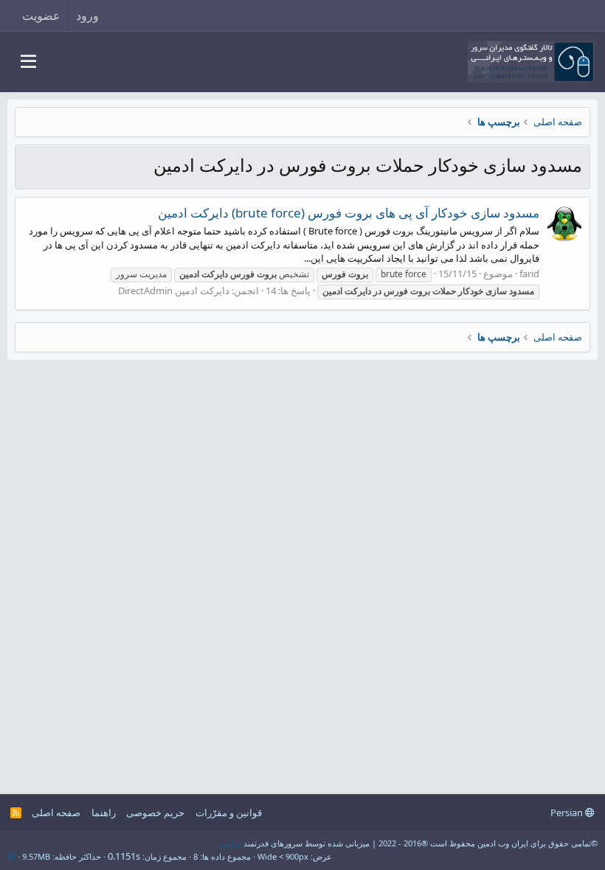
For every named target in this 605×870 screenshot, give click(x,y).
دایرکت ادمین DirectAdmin (173, 290)
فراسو (230, 843)
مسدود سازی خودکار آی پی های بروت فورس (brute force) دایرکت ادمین (348, 212)
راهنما (103, 812)
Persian (567, 812)
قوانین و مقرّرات (229, 812)
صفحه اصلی (56, 812)
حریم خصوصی (155, 812)
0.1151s (124, 856)
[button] (28, 62)
